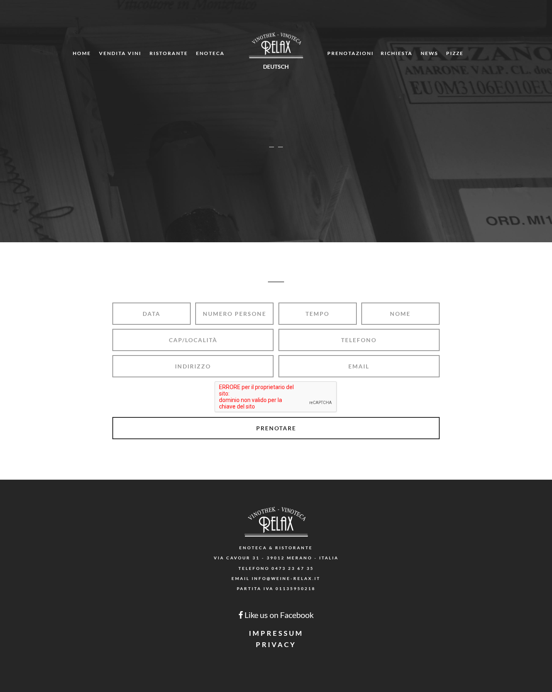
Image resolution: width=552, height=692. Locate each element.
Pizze (455, 53)
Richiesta (397, 53)
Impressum (276, 633)
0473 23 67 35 (293, 568)
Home (82, 53)
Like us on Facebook (278, 615)
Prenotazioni (350, 53)
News (429, 53)
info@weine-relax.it (286, 578)
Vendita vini (120, 53)
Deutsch (276, 66)
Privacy (276, 644)
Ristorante (169, 53)
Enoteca (210, 53)
